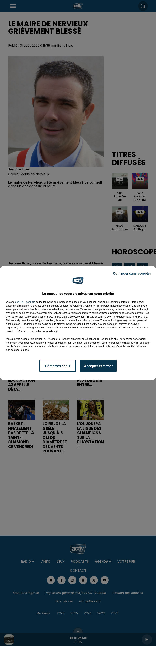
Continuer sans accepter (132, 273)
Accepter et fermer (98, 365)
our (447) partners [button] (25, 301)
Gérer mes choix (57, 365)
